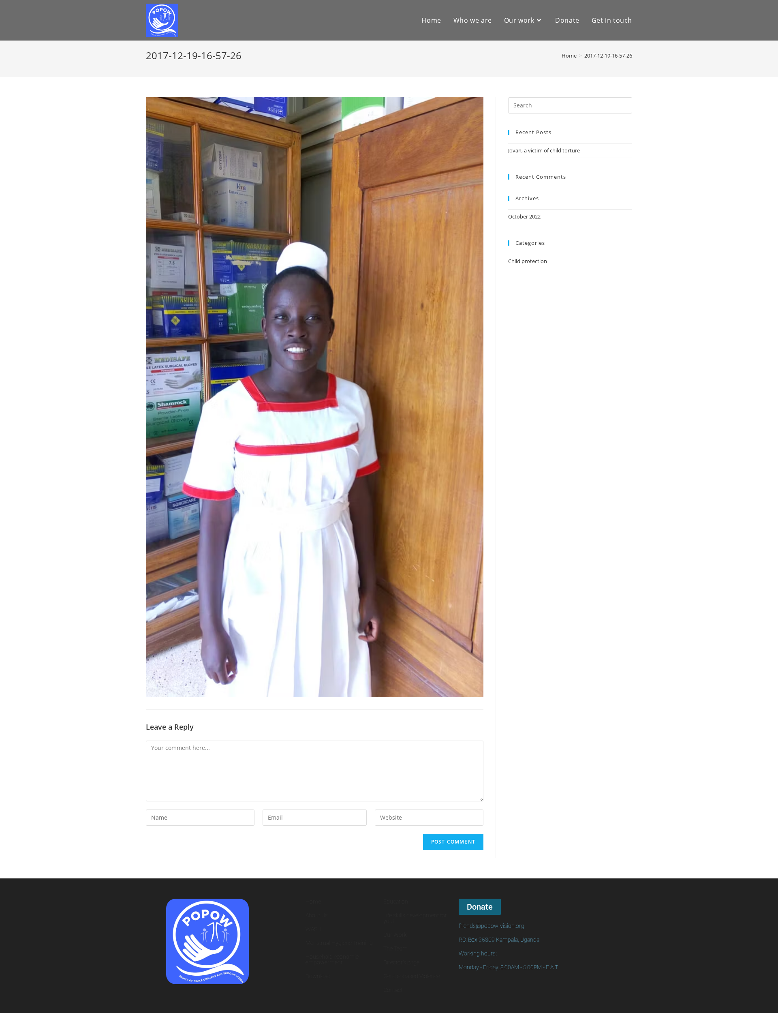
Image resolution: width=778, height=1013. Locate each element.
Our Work (395, 935)
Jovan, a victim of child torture (544, 150)
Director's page (401, 962)
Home (313, 901)
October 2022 (524, 216)
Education (395, 901)
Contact (392, 990)
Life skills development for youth (415, 918)
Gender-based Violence (411, 976)
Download (318, 976)
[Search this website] (570, 104)
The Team (395, 948)
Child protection (527, 261)
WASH (313, 929)
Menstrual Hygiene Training (339, 943)
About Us (317, 915)
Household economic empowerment (332, 959)
